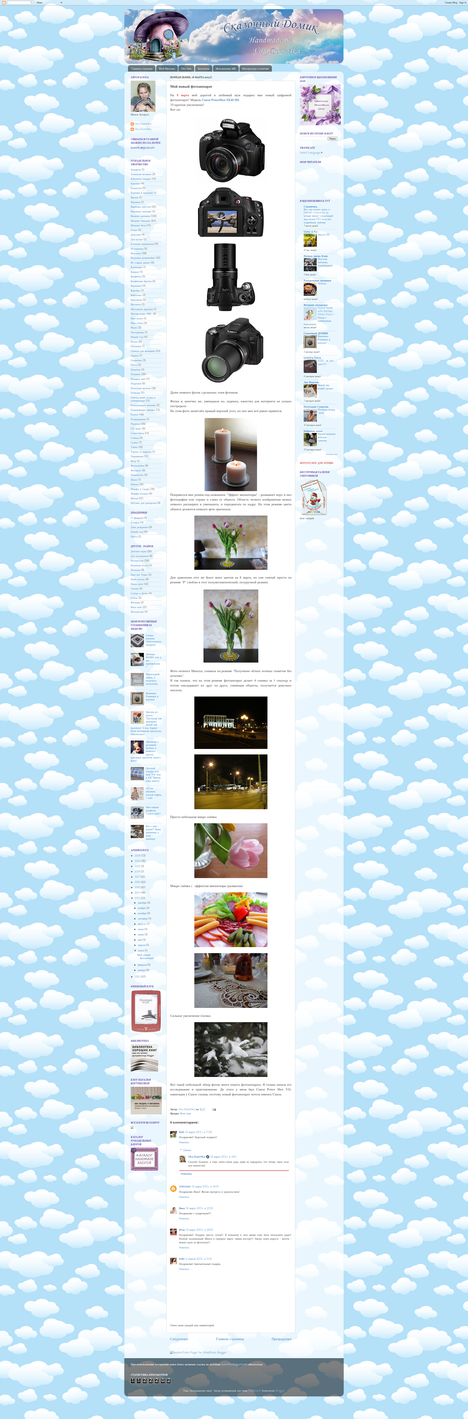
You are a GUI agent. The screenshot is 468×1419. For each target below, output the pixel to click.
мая (140, 940)
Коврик (135, 272)
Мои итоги (137, 319)
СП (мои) (136, 429)
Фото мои (185, 1114)
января (142, 970)
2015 (138, 888)
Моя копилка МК (226, 68)
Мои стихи (137, 323)
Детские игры (138, 552)
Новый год (137, 337)
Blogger (280, 1391)
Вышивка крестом (141, 207)
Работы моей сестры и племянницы (143, 399)
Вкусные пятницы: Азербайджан (325, 262)
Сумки (134, 443)
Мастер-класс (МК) (141, 314)
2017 (138, 877)
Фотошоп (136, 471)
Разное (134, 415)
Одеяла (134, 356)
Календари (136, 267)
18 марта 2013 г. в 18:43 (205, 1187)
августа (142, 924)
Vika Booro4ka (196, 1157)
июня (141, 935)
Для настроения (139, 556)
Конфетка (136, 277)
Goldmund (254, 1391)
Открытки (136, 360)
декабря (142, 903)
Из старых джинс (140, 263)
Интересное (137, 561)
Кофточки (136, 295)
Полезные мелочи (140, 388)
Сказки (135, 589)
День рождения (139, 527)
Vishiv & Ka (310, 232)
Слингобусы (137, 433)
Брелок (134, 198)
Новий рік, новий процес (325, 387)
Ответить (184, 1142)
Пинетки (135, 370)
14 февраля (137, 518)
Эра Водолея (311, 382)
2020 (138, 861)
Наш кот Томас (139, 575)
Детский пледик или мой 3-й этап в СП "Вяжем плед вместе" (153, 774)
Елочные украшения (142, 244)
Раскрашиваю (138, 419)
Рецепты (135, 424)
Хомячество (137, 475)
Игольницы (137, 249)
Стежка (135, 438)
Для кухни (137, 240)
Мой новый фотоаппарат (145, 956)
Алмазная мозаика (141, 174)
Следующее (179, 1339)
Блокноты (136, 188)
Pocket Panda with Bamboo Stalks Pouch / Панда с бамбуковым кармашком (319, 316)
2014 (138, 893)
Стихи (134, 598)
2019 (138, 866)
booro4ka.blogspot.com (234, 1365)
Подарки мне (138, 379)
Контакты (203, 68)
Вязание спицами (140, 221)
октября (142, 913)
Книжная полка (139, 566)
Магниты (136, 305)
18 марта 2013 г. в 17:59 (198, 1132)
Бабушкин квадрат (141, 179)
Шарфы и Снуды (140, 489)
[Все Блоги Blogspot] (132, 1128)
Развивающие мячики (143, 410)
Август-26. (324, 235)
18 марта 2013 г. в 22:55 (199, 1208)
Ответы (187, 1150)
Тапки (134, 447)
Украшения (137, 457)
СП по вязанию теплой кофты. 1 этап (154, 793)
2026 (138, 856)
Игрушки (136, 253)
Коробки (135, 291)
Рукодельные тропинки (317, 281)
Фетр (133, 461)
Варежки (135, 202)
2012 (138, 977)
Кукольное (136, 300)
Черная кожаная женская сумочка (326, 437)
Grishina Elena (312, 358)
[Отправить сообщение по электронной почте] (214, 1109)
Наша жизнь (138, 579)
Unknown (185, 1187)
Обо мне (186, 68)
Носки (134, 342)
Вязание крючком (140, 216)
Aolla (181, 1259)
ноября (142, 908)
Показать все (331, 454)
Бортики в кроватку (142, 193)
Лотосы (322, 284)
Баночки (135, 184)
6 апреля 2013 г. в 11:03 (199, 1259)
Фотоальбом (137, 466)
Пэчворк (135, 393)
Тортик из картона (141, 452)
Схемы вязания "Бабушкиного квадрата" (153, 640)
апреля (142, 945)
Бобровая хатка (313, 431)
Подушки (136, 384)
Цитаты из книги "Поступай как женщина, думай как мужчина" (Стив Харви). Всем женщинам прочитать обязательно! (146, 723)
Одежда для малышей (143, 351)
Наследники (137, 333)
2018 (138, 872)
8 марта (135, 523)
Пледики (135, 374)
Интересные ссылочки (255, 68)
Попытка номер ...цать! (326, 411)
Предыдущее (282, 1339)
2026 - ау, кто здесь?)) (325, 362)
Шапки (135, 484)
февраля (143, 965)
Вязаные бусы (138, 226)
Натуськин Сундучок (316, 407)
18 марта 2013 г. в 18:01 (223, 1157)
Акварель (136, 170)
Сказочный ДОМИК (316, 333)
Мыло (134, 328)
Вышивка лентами (141, 212)
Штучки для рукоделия (143, 503)
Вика (182, 1208)
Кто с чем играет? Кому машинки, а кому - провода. (153, 832)
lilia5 (181, 1132)
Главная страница (141, 68)
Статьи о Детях (139, 594)
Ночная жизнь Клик (316, 256)
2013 (138, 898)
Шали (134, 480)
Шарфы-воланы (139, 494)
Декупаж (136, 235)
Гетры (134, 230)
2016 (138, 882)
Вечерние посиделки (315, 305)
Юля (182, 1230)
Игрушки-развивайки (143, 258)
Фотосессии (137, 612)
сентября (143, 919)
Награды (135, 570)
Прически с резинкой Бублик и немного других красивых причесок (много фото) (146, 751)
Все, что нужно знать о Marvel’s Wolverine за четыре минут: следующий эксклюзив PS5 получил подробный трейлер (318, 216)
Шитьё (134, 499)
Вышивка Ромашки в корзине (152, 696)
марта (141, 951)
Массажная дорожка (142, 309)
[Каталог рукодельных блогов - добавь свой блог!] (144, 1170)
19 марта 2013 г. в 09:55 (199, 1230)
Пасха (134, 365)
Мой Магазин (167, 68)
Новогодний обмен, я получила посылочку (153, 679)
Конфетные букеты (141, 281)
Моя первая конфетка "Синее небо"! (153, 810)
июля (141, 929)
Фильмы (135, 603)
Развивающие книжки (143, 405)
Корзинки (136, 286)
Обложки (136, 346)
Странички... (311, 207)
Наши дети (137, 584)
